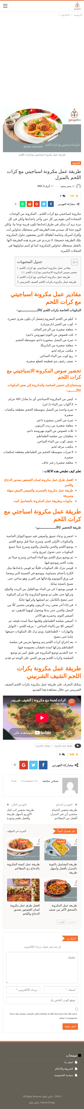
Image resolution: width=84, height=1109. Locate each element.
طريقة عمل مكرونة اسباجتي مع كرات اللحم (45, 276)
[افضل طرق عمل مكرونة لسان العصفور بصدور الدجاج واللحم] (23, 890)
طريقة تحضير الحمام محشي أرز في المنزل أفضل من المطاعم (64, 814)
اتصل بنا (68, 1062)
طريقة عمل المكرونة (63, 746)
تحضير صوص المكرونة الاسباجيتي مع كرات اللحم (51, 272)
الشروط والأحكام (64, 1068)
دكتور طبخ (34, 1102)
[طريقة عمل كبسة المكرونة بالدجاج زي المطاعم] (23, 848)
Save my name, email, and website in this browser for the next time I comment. (43, 1016)
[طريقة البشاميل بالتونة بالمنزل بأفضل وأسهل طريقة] (60, 848)
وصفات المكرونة (43, 746)
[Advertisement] (42, 61)
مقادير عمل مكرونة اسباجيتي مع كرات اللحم (45, 267)
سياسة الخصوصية (63, 1075)
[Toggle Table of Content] (72, 262)
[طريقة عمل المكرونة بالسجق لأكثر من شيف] (60, 890)
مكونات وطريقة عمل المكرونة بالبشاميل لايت (43, 501)
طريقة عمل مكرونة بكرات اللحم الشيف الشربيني (48, 281)
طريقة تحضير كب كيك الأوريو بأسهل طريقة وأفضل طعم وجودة (20, 814)
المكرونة (76, 163)
